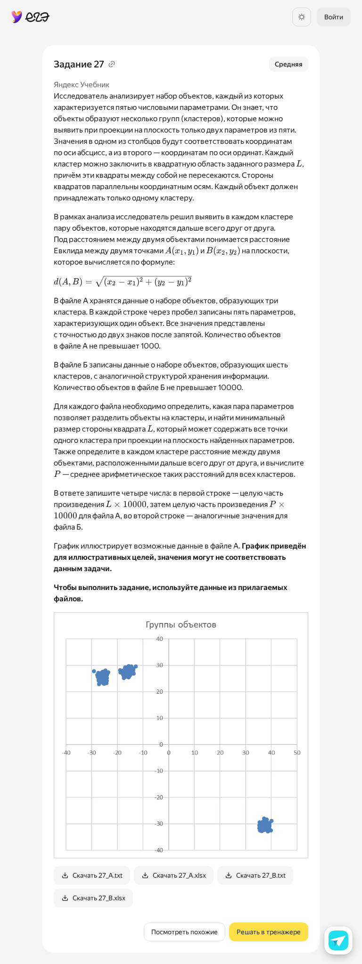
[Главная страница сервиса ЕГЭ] (30, 17)
